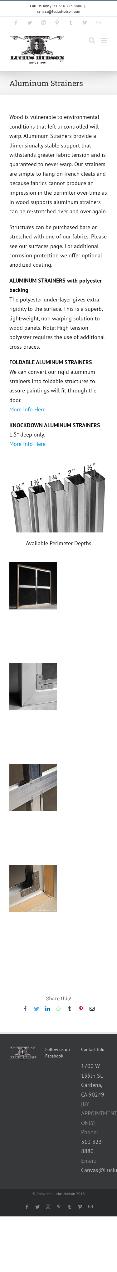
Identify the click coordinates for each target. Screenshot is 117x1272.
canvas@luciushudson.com (58, 11)
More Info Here (27, 409)
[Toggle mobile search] (92, 40)
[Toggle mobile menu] (104, 40)
